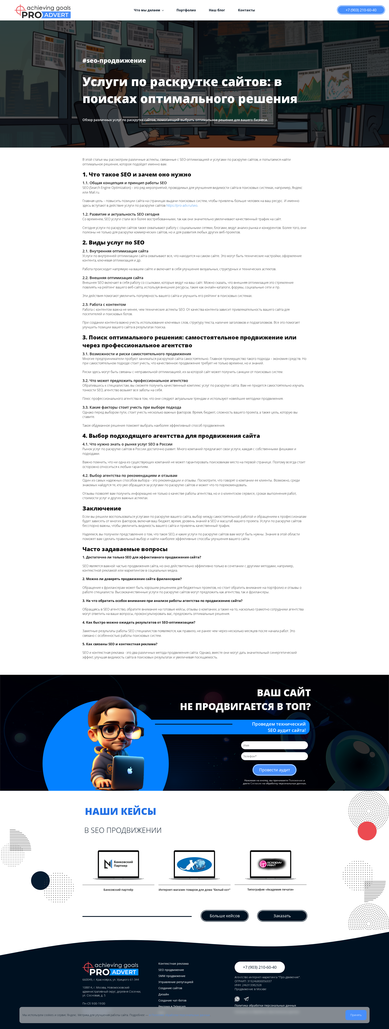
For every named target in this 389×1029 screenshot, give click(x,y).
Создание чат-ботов (172, 1000)
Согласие (256, 783)
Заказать (282, 915)
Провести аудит (274, 770)
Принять (356, 1015)
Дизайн (163, 994)
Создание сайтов (170, 988)
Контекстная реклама (173, 963)
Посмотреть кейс (117, 867)
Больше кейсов (225, 915)
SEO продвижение (171, 970)
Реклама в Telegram (172, 1006)
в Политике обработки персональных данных (179, 1015)
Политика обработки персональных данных (265, 1005)
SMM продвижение (171, 976)
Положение (296, 780)
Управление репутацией (175, 982)
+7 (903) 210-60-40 (361, 9)
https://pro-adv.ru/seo (181, 205)
